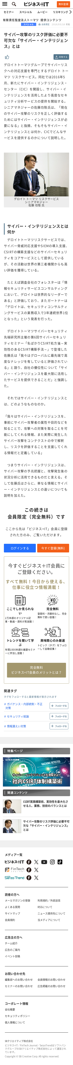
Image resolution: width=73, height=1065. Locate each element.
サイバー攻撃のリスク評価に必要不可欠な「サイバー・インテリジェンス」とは (46, 825)
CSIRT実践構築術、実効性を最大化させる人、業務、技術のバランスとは (45, 803)
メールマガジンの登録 (17, 900)
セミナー (9, 12)
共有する (63, 56)
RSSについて (45, 907)
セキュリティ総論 (18, 716)
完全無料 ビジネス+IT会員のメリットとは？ (36, 670)
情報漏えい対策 (16, 726)
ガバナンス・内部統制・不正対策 (23, 706)
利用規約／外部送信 (49, 900)
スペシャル (25, 12)
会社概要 (10, 1009)
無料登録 (63, 4)
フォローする (61, 705)
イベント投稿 (12, 956)
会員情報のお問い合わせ (51, 979)
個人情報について (15, 1022)
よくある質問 (12, 907)
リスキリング (60, 12)
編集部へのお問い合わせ (19, 979)
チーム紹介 (11, 943)
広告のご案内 (12, 949)
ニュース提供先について (51, 913)
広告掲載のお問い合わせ (51, 986)
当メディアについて (49, 920)
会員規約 (10, 920)
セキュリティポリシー (17, 1016)
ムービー (42, 12)
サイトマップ (12, 913)
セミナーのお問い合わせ (19, 986)
